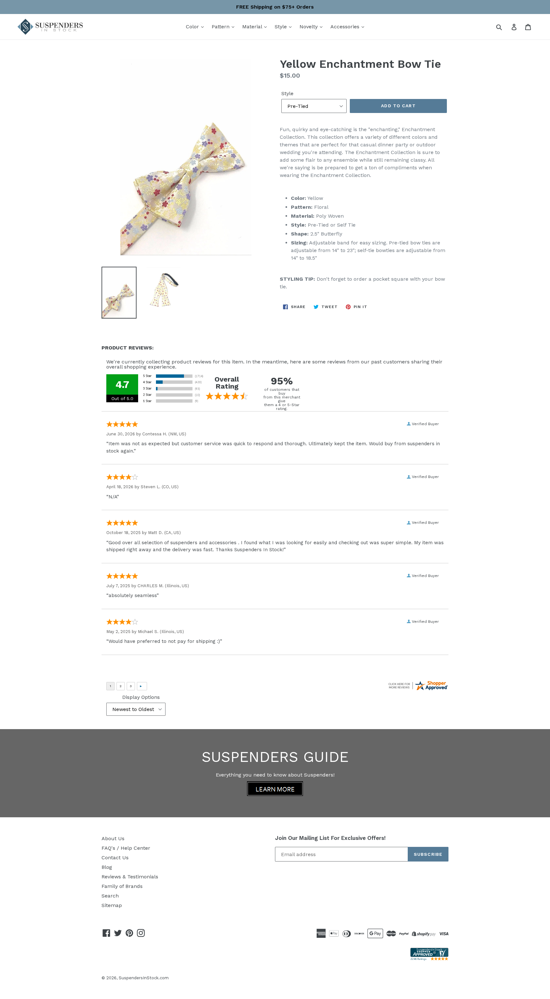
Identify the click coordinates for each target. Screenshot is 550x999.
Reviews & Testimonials (130, 877)
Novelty (309, 27)
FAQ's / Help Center (126, 848)
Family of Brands (122, 886)
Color (193, 27)
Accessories (345, 27)
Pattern (221, 27)
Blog (107, 867)
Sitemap (112, 905)
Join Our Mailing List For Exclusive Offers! (330, 838)
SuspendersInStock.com (144, 977)
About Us (113, 838)
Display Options (141, 697)
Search (110, 896)
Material (253, 27)
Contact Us (115, 858)
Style (281, 27)
